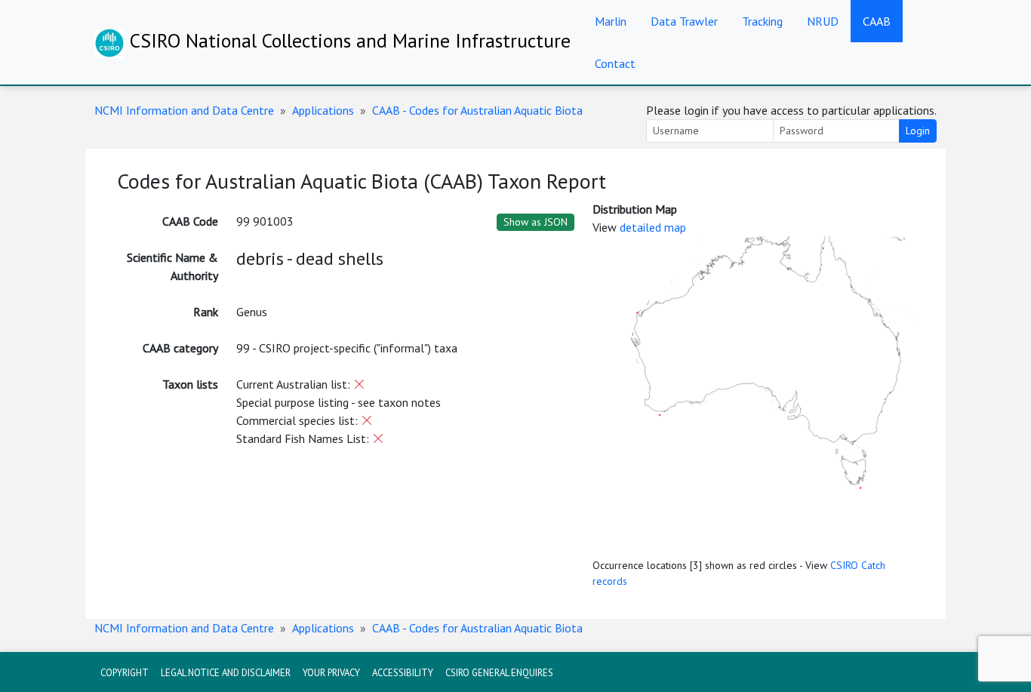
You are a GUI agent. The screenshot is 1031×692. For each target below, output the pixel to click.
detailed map (653, 227)
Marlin (610, 21)
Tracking (762, 21)
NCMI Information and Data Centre (184, 110)
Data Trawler (684, 21)
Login (918, 130)
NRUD (823, 21)
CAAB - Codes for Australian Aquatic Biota (477, 110)
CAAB (877, 21)
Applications (323, 110)
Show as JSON (535, 222)
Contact (615, 63)
